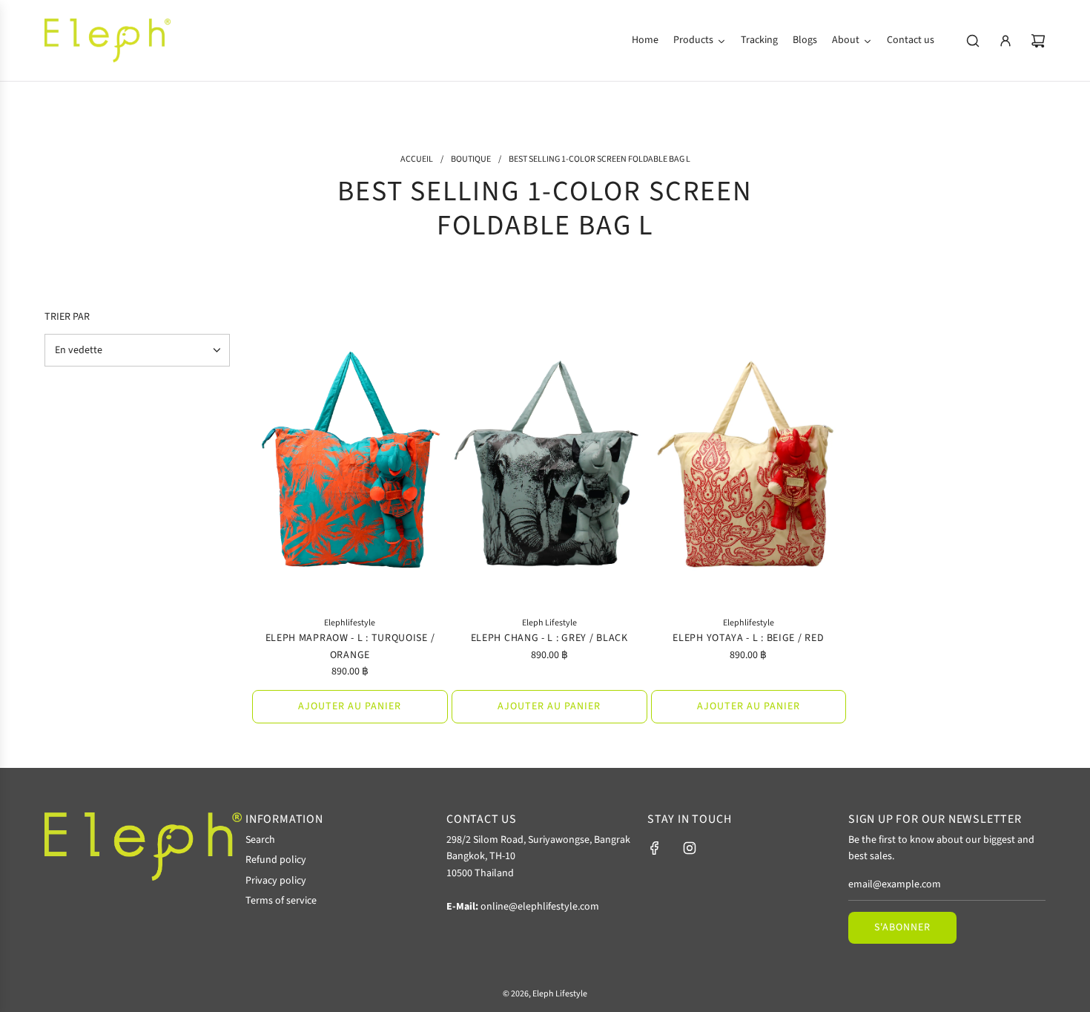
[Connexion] (1005, 40)
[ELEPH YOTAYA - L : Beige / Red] (749, 458)
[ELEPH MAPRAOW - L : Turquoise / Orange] (350, 458)
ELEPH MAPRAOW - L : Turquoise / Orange (350, 646)
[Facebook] (654, 848)
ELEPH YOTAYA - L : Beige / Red (748, 638)
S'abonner (902, 927)
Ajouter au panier (349, 706)
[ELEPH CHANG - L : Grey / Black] (549, 458)
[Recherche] (973, 40)
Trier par (67, 317)
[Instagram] (689, 848)
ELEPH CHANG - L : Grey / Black (549, 638)
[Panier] (1038, 40)
